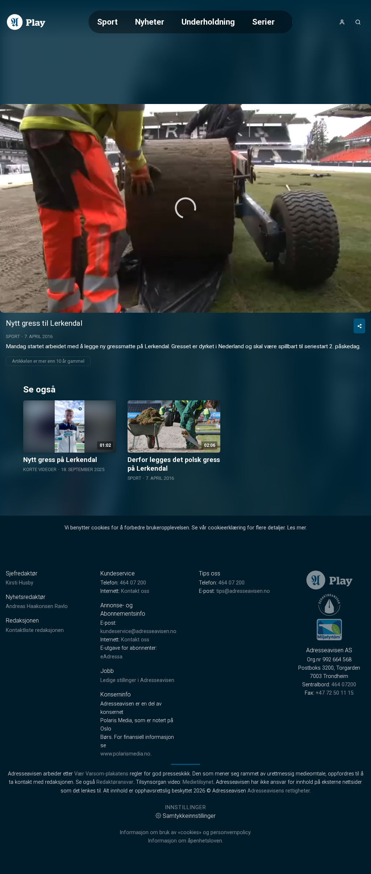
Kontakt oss (135, 591)
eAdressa (111, 657)
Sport (107, 21)
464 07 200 (133, 583)
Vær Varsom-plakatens (101, 774)
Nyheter (149, 21)
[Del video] (359, 326)
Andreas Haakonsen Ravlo (37, 606)
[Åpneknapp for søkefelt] (358, 22)
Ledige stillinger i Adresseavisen (137, 680)
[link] (26, 22)
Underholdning (208, 21)
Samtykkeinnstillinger (189, 815)
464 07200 (344, 685)
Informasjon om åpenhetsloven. (185, 841)
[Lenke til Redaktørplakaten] (329, 605)
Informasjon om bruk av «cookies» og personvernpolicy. (185, 832)
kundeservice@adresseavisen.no (138, 631)
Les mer (296, 528)
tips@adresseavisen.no (243, 591)
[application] (185, 208)
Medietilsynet (198, 782)
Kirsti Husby (19, 583)
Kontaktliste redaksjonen (35, 630)
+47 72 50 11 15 (335, 693)
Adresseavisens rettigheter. (279, 791)
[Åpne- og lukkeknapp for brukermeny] (342, 22)
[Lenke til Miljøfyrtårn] (329, 629)
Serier (263, 21)
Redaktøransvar (114, 782)
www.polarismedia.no (125, 754)
